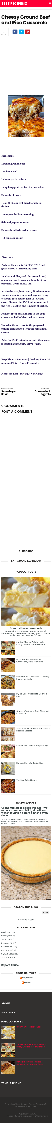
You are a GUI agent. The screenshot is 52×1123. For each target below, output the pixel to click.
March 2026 (5, 932)
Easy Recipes (27, 978)
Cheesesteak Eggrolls (43, 392)
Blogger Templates (37, 1104)
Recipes (27, 982)
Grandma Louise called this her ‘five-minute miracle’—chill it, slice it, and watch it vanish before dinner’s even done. (25, 811)
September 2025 (7, 954)
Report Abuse (10, 965)
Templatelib (32, 1106)
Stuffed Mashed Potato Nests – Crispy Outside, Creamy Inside (31, 643)
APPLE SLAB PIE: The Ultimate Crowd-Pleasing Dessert (33, 729)
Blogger (31, 919)
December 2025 (7, 943)
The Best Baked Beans (26, 780)
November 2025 (7, 947)
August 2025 (6, 958)
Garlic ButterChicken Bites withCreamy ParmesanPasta (29, 660)
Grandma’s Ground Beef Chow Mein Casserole (33, 712)
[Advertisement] (26, 66)
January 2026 (6, 939)
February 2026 (6, 936)
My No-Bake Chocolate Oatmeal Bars (31, 695)
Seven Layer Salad (8, 392)
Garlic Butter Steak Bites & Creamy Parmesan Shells (32, 677)
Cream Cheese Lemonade (26, 628)
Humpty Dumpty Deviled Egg (30, 763)
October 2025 (6, 950)
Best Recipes (13, 3)
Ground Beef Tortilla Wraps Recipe (32, 745)
